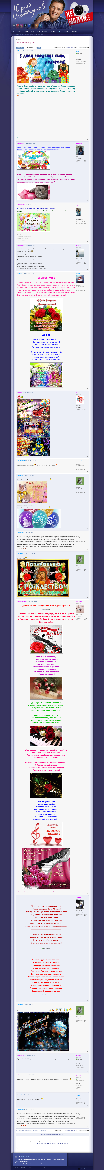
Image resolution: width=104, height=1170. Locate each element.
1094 (85, 491)
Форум (59, 31)
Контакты (66, 31)
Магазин (74, 31)
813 (84, 290)
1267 (85, 409)
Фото (38, 31)
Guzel (19, 50)
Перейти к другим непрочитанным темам (52, 1134)
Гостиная (17, 34)
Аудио (32, 31)
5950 (85, 160)
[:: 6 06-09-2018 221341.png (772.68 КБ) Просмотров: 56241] (33, 436)
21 (84, 469)
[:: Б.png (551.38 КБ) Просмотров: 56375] (33, 169)
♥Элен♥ (20, 273)
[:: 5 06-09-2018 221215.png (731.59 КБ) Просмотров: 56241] (33, 417)
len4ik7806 (21, 245)
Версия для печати (21, 1148)
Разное (41, 34)
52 (84, 47)
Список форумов (25, 34)
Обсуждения (34, 34)
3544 (85, 63)
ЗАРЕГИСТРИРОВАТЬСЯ (44, 1143)
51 (82, 47)
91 (84, 540)
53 (86, 47)
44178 (85, 915)
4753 (85, 263)
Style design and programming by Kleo (37, 1167)
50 (80, 47)
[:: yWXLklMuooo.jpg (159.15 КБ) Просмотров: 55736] (46, 746)
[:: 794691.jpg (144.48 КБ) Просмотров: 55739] (46, 699)
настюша (20, 475)
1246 (85, 411)
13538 (85, 618)
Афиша (26, 31)
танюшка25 (21, 460)
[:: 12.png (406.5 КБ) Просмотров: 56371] (33, 200)
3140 (85, 161)
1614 (85, 221)
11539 (85, 262)
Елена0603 (21, 143)
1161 (85, 289)
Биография (45, 31)
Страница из (70, 47)
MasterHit (21, 1055)
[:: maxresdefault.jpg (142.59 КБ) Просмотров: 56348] (33, 231)
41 (84, 541)
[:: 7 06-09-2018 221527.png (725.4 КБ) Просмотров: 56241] (33, 455)
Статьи (53, 31)
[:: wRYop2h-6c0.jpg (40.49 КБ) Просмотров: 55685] (46, 845)
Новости (19, 31)
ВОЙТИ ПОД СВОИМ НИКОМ (60, 1143)
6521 (85, 619)
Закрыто (19, 47)
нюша (20, 392)
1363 (85, 223)
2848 (85, 61)
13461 (85, 914)
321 (84, 492)
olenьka (20, 532)
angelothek (21, 204)
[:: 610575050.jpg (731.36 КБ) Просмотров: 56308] (46, 387)
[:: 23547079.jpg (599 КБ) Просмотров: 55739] (46, 653)
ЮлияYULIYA (22, 601)
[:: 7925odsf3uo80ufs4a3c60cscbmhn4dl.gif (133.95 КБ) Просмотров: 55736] (46, 798)
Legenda (20, 897)
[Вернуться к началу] (87, 139)
